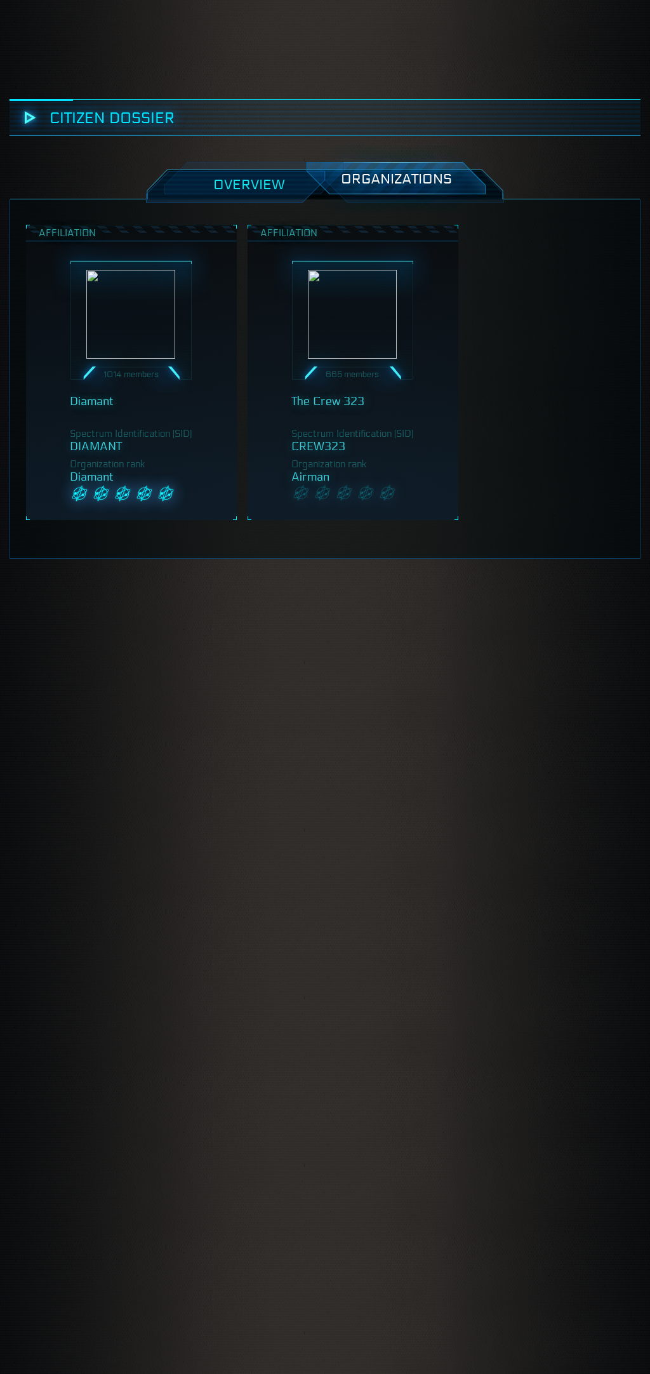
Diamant (92, 401)
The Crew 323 (327, 401)
